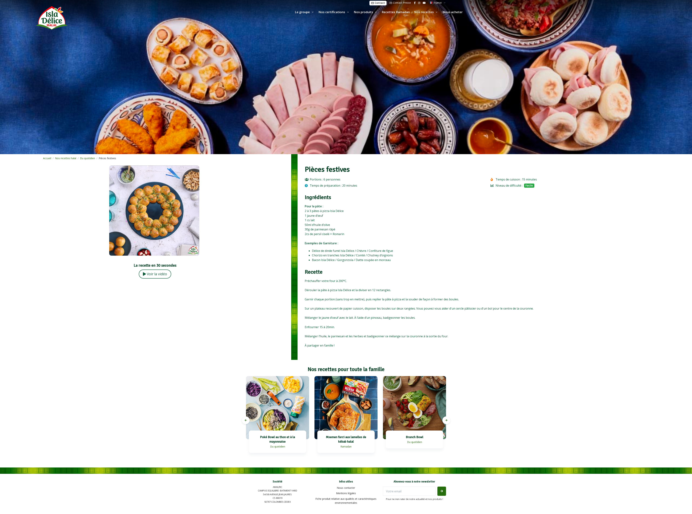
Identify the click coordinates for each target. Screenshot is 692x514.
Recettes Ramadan (396, 12)
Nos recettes (424, 12)
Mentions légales (346, 493)
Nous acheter (452, 12)
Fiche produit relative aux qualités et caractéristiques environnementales (345, 500)
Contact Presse (401, 2)
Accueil (47, 158)
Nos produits (363, 12)
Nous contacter (346, 487)
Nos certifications (331, 12)
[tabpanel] (277, 418)
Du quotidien (87, 158)
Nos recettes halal (65, 158)
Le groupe (302, 12)
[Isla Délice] (33, 17)
